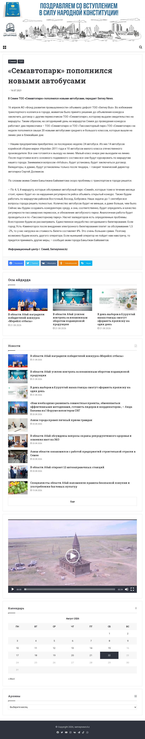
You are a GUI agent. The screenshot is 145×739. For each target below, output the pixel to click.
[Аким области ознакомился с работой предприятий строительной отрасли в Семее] (18, 456)
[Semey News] (72, 30)
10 (17, 648)
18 (35, 655)
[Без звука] (126, 589)
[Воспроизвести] (12, 589)
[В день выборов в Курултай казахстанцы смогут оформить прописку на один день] (117, 300)
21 (91, 655)
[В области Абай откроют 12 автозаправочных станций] (18, 472)
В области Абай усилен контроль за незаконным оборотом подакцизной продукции (70, 319)
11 (35, 648)
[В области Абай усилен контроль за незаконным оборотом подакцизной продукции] (72, 300)
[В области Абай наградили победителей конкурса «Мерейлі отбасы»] (28, 300)
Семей (12, 61)
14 (91, 648)
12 (54, 648)
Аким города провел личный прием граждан (61, 420)
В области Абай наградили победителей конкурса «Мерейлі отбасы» (26, 318)
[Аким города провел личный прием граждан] (18, 425)
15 (109, 648)
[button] (72, 556)
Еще (72, 501)
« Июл (11, 678)
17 (17, 655)
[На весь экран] (132, 589)
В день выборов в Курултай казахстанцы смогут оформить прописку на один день (116, 319)
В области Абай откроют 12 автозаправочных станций (67, 467)
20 (72, 655)
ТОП (21, 61)
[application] (72, 556)
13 (72, 648)
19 (54, 655)
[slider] (69, 589)
